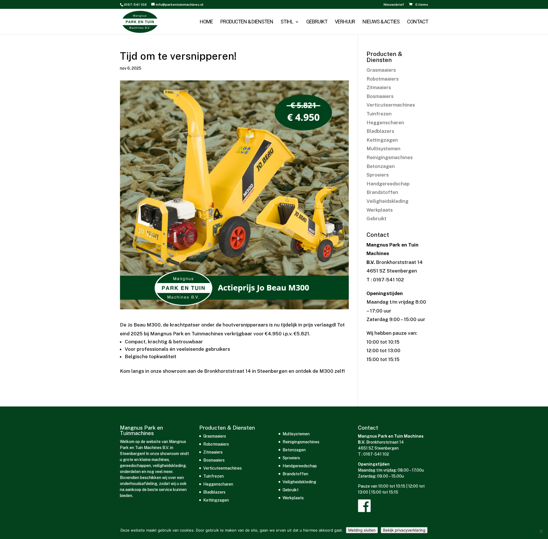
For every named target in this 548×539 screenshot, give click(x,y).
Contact (417, 22)
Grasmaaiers (381, 70)
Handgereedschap (388, 184)
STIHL (287, 22)
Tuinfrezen (379, 114)
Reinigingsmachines (389, 157)
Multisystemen (383, 148)
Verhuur (345, 22)
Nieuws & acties (381, 22)
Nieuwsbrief (394, 5)
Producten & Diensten (246, 22)
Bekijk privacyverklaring (404, 530)
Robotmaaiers (382, 79)
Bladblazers (380, 131)
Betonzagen (380, 166)
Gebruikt (316, 22)
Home (206, 22)
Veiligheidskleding (387, 201)
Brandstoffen (382, 192)
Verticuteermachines (390, 105)
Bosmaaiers (380, 96)
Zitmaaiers (378, 87)
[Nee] (541, 531)
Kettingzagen (382, 140)
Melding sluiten (362, 530)
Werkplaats (379, 210)
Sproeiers (377, 175)
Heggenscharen (385, 122)
